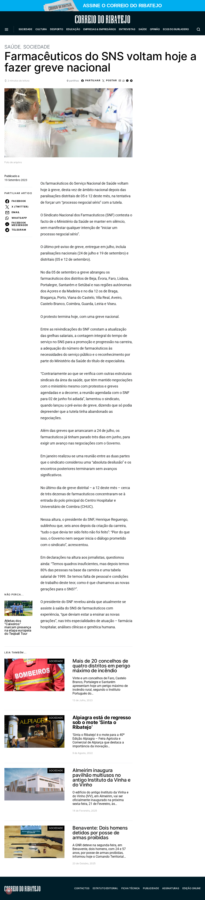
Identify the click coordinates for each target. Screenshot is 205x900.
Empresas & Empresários (99, 29)
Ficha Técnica (130, 888)
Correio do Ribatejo (93, 19)
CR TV (23, 41)
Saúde (143, 29)
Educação (73, 29)
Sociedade (25, 29)
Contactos (81, 888)
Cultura (41, 29)
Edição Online (191, 888)
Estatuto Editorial (105, 888)
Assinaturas (170, 888)
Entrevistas (127, 29)
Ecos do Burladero (176, 29)
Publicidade (151, 888)
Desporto (56, 29)
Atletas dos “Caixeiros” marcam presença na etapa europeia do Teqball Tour (17, 627)
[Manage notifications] (9, 891)
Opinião (155, 29)
